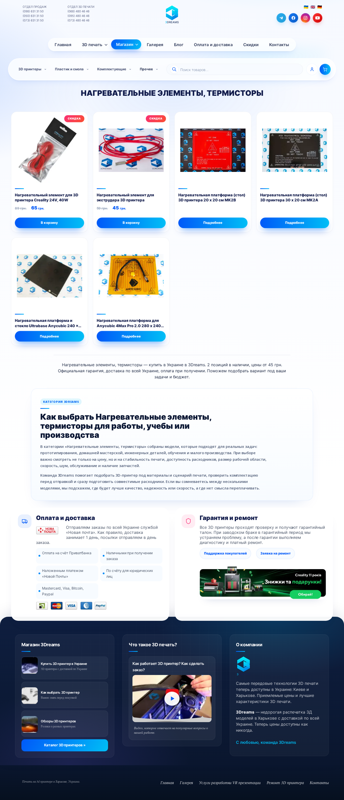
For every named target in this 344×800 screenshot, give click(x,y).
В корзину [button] (49, 223)
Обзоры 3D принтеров (58, 721)
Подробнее (212, 223)
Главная (63, 44)
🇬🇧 (313, 7)
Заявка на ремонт (275, 553)
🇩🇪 (319, 7)
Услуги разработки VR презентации (229, 782)
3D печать (92, 44)
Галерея (155, 44)
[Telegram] (281, 18)
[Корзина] (325, 69)
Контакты (279, 44)
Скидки (251, 44)
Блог (179, 44)
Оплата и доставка (213, 44)
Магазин (124, 44)
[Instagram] (305, 18)
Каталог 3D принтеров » (65, 745)
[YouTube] (317, 18)
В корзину (131, 223)
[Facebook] (293, 18)
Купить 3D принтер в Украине (64, 664)
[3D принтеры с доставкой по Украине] (30, 665)
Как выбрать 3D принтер (60, 692)
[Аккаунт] (312, 69)
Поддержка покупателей (225, 553)
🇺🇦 (306, 7)
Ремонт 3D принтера (285, 782)
